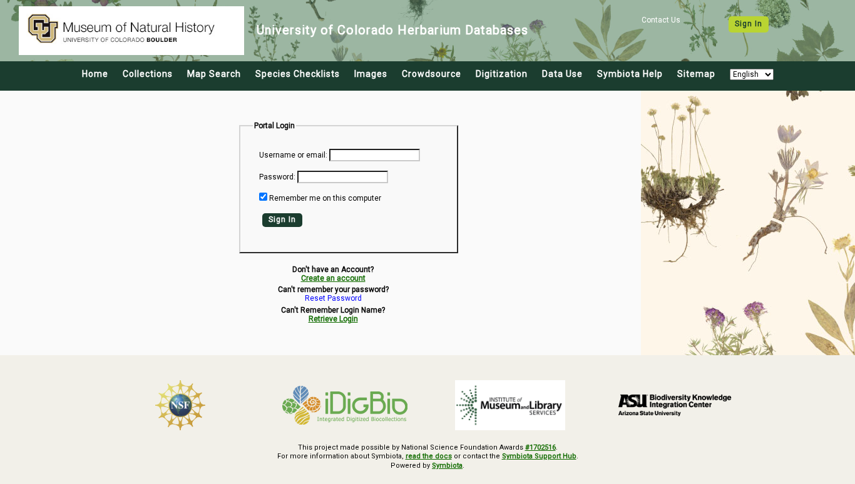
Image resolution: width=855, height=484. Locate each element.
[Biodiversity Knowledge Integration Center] (675, 404)
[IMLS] (510, 405)
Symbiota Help (630, 74)
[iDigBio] (345, 405)
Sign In (748, 23)
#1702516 (540, 447)
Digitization (502, 74)
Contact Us (661, 20)
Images (370, 74)
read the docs (429, 456)
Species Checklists (297, 74)
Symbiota (447, 465)
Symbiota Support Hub (539, 456)
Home (95, 74)
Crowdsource (431, 74)
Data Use (562, 74)
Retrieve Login (333, 319)
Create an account (333, 278)
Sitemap (696, 74)
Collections (148, 74)
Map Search (214, 74)
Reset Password (333, 299)
